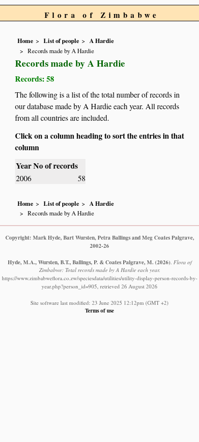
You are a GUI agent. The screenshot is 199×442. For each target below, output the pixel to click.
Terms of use (99, 310)
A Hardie (101, 40)
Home (25, 40)
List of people (61, 40)
